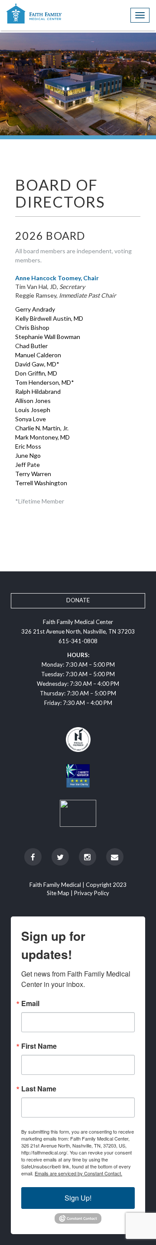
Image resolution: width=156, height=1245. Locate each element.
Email (30, 1003)
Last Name (38, 1088)
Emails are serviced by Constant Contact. (78, 1173)
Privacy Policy (91, 892)
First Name (39, 1046)
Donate (78, 600)
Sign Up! (78, 1198)
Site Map (58, 892)
